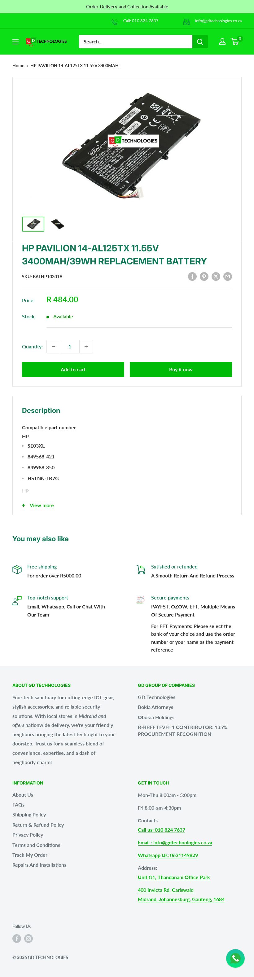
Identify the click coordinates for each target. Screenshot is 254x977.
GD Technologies (156, 697)
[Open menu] (15, 41)
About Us (22, 795)
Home (18, 65)
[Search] (200, 41)
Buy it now (181, 369)
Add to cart (73, 369)
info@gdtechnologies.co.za (218, 20)
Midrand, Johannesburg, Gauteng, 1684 (181, 899)
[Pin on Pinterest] (204, 276)
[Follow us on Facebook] (16, 938)
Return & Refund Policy (38, 825)
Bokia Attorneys (155, 707)
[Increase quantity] (86, 346)
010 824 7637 (145, 20)
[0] (235, 41)
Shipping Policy (29, 814)
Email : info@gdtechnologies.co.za (175, 842)
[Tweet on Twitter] (216, 276)
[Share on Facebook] (192, 276)
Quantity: (32, 346)
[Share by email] (227, 276)
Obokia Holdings (156, 717)
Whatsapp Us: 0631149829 (168, 855)
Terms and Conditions (36, 845)
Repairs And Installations (39, 865)
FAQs (18, 804)
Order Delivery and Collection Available (127, 6)
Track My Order (29, 855)
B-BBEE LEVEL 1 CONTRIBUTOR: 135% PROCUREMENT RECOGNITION (182, 730)
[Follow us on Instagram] (28, 938)
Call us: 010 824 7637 (161, 830)
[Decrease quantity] (53, 346)
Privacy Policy (27, 835)
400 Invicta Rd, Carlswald (166, 890)
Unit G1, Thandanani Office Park (174, 877)
